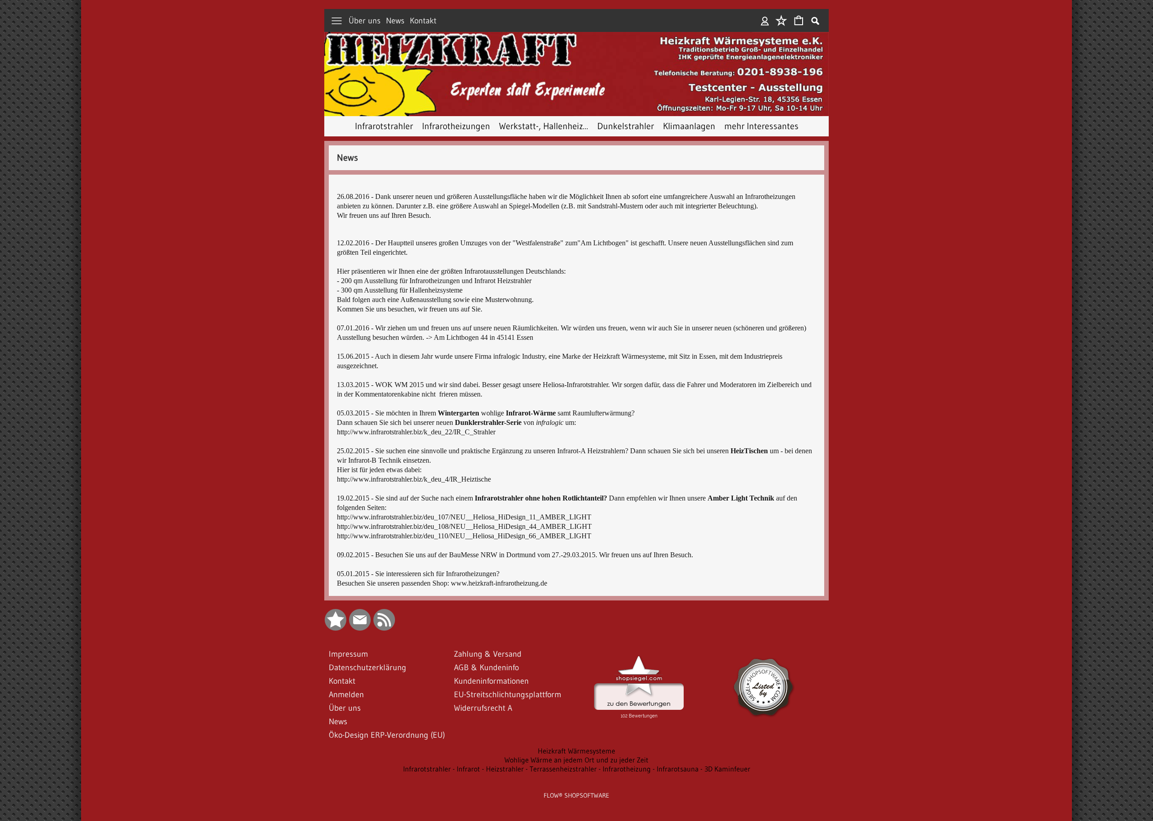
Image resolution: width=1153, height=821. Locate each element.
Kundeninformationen (491, 681)
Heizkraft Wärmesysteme (576, 750)
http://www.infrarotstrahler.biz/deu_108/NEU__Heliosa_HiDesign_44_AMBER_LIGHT (464, 526)
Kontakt (423, 21)
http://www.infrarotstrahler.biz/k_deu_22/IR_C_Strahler (416, 432)
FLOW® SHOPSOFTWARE (576, 795)
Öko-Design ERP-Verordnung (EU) (387, 735)
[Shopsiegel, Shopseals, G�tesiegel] (638, 658)
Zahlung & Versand (488, 654)
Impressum (348, 654)
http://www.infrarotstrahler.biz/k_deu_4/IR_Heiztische (414, 479)
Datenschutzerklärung (367, 667)
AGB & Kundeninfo (486, 667)
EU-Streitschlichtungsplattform (507, 694)
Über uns (365, 21)
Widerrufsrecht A (483, 708)
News (395, 21)
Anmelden (765, 21)
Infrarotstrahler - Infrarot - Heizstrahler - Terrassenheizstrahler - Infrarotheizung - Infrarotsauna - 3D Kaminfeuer (576, 768)
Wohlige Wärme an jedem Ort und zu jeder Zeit (576, 759)
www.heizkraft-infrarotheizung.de (499, 583)
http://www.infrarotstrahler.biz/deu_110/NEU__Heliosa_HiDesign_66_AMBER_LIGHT (464, 536)
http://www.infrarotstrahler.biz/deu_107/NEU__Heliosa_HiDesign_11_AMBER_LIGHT (464, 517)
